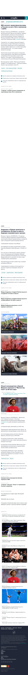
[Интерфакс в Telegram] (4, 662)
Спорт (2, 22)
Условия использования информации (8, 668)
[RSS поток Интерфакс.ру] (9, 662)
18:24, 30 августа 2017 (5, 23)
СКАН (2, 657)
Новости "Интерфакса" (4, 656)
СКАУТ (2, 652)
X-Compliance (3, 651)
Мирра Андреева (18, 272)
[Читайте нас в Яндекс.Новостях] (2, 662)
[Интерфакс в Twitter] (6, 662)
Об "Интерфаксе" (8, 627)
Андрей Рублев (10, 272)
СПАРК (2, 650)
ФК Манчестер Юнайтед (6, 71)
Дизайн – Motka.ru (4, 671)
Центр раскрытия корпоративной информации (8, 659)
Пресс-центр (15, 627)
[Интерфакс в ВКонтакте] (8, 662)
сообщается (4, 422)
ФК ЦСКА (20, 68)
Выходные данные (4, 669)
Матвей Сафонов (5, 191)
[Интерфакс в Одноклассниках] (11, 662)
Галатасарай (13, 191)
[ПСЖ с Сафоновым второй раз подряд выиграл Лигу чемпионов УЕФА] (7, 148)
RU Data (2, 658)
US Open (3, 272)
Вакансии (20, 627)
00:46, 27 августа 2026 (5, 100)
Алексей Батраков (21, 191)
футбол (3, 68)
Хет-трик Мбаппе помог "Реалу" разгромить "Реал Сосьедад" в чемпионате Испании (14, 110)
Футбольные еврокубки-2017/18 (14, 22)
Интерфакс (14, 18)
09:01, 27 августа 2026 (5, 227)
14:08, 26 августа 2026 (5, 383)
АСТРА (2, 653)
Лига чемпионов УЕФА (11, 68)
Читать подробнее (13, 153)
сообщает (18, 39)
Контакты (2, 627)
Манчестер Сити (5, 458)
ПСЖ (19, 188)
